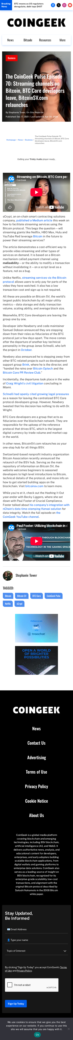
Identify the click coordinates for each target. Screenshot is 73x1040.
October (26, 350)
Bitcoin (37, 236)
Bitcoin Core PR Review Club (21, 372)
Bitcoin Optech (43, 368)
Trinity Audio (36, 159)
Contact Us (36, 743)
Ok (37, 1034)
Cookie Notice (36, 801)
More (63, 40)
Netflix (8, 603)
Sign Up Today (16, 1003)
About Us (36, 815)
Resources (45, 40)
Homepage (11, 140)
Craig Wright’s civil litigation (24, 383)
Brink (25, 364)
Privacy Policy (36, 786)
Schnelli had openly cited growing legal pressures (36, 394)
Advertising (36, 757)
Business (11, 58)
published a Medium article (34, 220)
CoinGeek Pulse (53, 596)
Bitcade (28, 40)
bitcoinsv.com (34, 486)
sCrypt (19, 603)
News (10, 40)
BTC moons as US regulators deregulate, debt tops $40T (28, 5)
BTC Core (36, 596)
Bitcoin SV (21, 596)
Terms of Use (36, 772)
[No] (68, 1029)
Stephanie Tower (17, 112)
